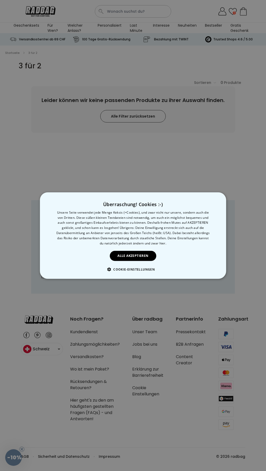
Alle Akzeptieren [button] (132, 255)
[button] (133, 269)
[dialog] (133, 235)
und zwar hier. (155, 243)
